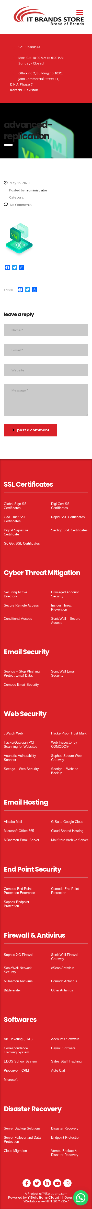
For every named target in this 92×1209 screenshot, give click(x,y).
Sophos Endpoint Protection (16, 904)
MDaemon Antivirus (18, 981)
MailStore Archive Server (69, 840)
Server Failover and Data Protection (22, 1139)
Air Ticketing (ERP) (18, 1039)
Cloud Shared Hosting (67, 831)
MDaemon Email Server (21, 840)
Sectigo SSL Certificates (69, 530)
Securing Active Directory (15, 594)
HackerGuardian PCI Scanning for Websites (20, 744)
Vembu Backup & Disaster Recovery (64, 1153)
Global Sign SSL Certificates (16, 506)
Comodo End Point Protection (65, 891)
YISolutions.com (55, 1193)
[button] (80, 1197)
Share (8, 289)
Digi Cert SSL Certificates (61, 506)
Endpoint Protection (65, 1137)
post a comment (33, 430)
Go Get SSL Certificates (22, 543)
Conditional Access (18, 618)
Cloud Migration (15, 1151)
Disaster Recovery (64, 1128)
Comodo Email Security (21, 685)
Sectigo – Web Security (21, 769)
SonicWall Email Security (63, 673)
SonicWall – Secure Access (65, 621)
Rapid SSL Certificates (68, 517)
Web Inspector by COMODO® (64, 744)
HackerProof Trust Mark (69, 733)
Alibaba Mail (13, 822)
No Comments (21, 204)
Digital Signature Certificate (16, 532)
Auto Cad (58, 1070)
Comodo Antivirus (64, 981)
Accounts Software (65, 1039)
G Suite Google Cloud (67, 822)
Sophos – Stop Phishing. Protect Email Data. (22, 673)
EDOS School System (20, 1061)
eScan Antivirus (62, 968)
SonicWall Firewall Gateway (64, 957)
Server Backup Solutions (22, 1128)
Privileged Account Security (65, 594)
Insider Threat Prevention (61, 607)
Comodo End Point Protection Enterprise (19, 891)
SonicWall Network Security (18, 970)
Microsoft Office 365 (19, 831)
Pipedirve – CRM (16, 1070)
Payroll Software (63, 1048)
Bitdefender (12, 990)
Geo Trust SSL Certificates (15, 519)
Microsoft (11, 1080)
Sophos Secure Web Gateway (66, 758)
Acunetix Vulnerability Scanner (20, 758)
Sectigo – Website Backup (64, 771)
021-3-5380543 (29, 46)
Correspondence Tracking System (16, 1050)
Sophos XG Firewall (18, 955)
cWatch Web (13, 733)
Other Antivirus (62, 990)
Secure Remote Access (21, 605)
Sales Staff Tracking (66, 1061)
